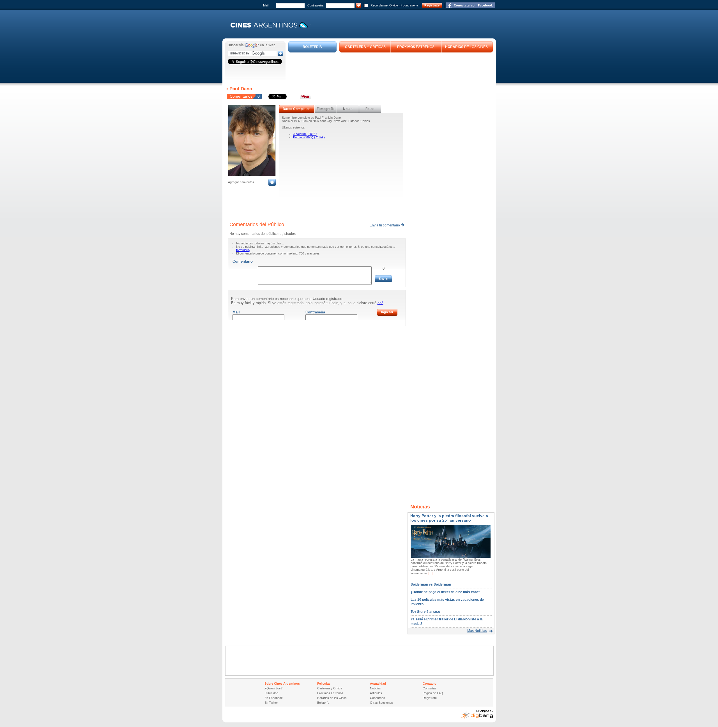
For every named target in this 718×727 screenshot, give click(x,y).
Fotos (369, 109)
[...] (429, 573)
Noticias (375, 688)
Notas (348, 109)
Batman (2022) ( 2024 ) (309, 137)
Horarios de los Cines (332, 698)
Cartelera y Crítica (329, 688)
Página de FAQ (433, 693)
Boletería (323, 702)
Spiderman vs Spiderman (431, 584)
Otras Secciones (381, 702)
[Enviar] (383, 278)
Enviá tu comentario (385, 225)
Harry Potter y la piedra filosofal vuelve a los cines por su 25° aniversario (449, 517)
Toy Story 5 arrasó (425, 612)
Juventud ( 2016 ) (305, 134)
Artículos (376, 693)
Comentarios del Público (256, 224)
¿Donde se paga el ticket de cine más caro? (445, 592)
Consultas (429, 688)
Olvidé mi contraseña (403, 5)
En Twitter (271, 702)
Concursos (377, 698)
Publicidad (271, 693)
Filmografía (326, 109)
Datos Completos (296, 109)
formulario (243, 250)
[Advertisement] (391, 68)
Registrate (431, 5)
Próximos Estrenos (330, 693)
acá (380, 303)
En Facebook (273, 698)
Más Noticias (477, 631)
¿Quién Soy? (273, 688)
